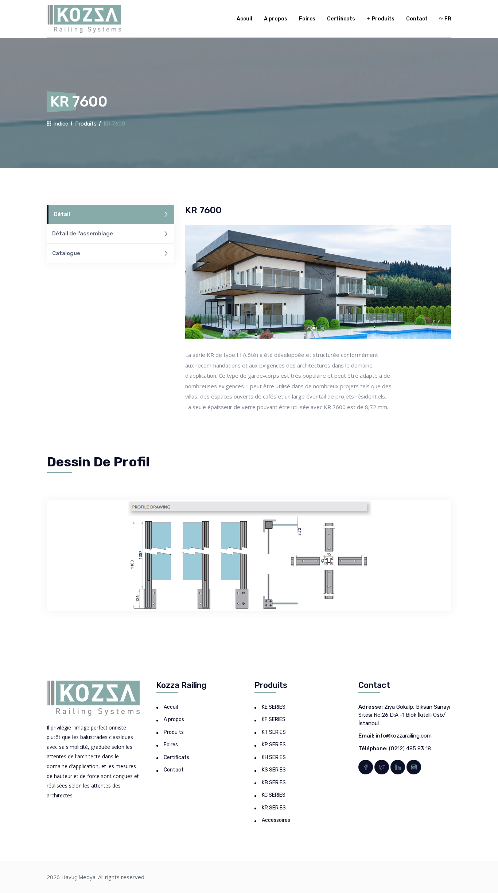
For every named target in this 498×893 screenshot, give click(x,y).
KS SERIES (274, 770)
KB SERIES (274, 783)
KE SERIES (273, 707)
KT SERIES (274, 732)
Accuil (244, 19)
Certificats (341, 19)
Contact (417, 19)
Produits (382, 19)
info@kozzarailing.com (404, 735)
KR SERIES (274, 808)
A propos (275, 19)
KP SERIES (274, 745)
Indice (60, 123)
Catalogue (66, 253)
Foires (307, 19)
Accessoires (276, 820)
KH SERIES (274, 757)
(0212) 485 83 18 (410, 748)
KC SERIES (273, 795)
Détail (62, 214)
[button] (314, 328)
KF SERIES (273, 719)
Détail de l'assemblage (82, 233)
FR (447, 19)
